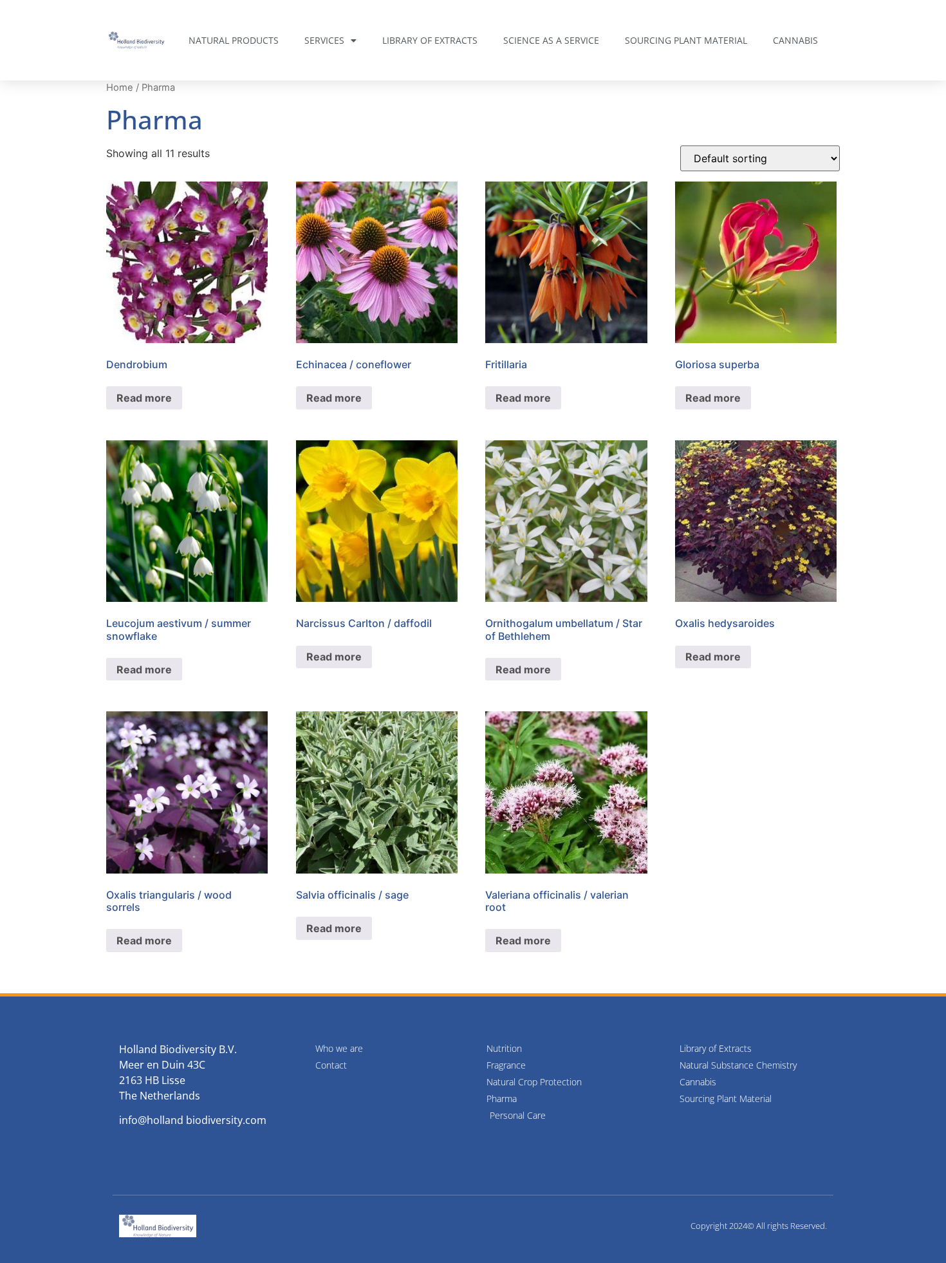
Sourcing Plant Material (686, 40)
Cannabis (795, 40)
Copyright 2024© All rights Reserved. (759, 1225)
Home (119, 87)
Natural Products (234, 40)
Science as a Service (551, 40)
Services (324, 40)
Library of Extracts (430, 40)
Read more (144, 397)
